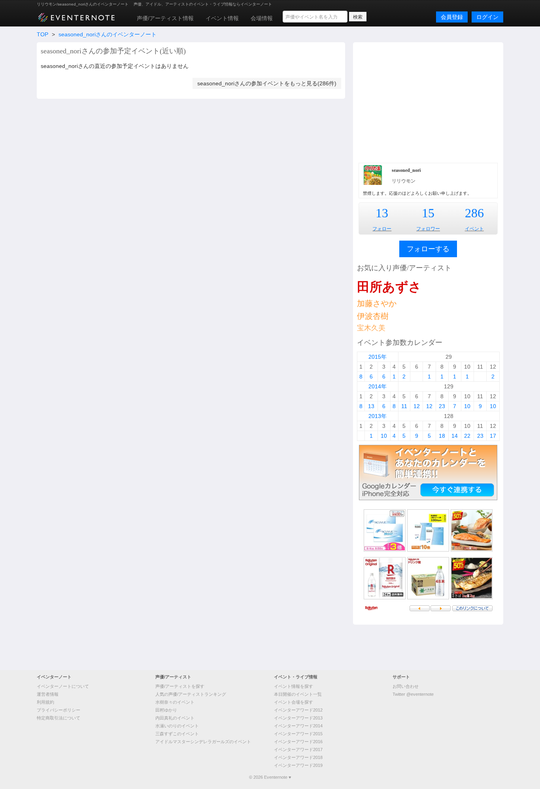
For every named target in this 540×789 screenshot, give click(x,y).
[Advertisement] (428, 101)
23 (442, 406)
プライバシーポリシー (58, 710)
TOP (42, 34)
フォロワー (428, 229)
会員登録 (452, 17)
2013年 (377, 416)
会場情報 (262, 18)
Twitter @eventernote (413, 694)
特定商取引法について (58, 718)
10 (467, 406)
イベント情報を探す (293, 686)
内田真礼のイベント (174, 718)
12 (416, 406)
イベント (474, 229)
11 (404, 406)
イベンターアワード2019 (298, 765)
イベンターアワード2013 (298, 718)
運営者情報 (48, 694)
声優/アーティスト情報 (165, 18)
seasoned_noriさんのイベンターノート (108, 34)
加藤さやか (377, 303)
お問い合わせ (406, 686)
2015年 (377, 357)
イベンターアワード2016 (298, 741)
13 (382, 213)
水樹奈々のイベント (174, 702)
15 (428, 213)
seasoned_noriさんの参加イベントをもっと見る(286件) (266, 83)
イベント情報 (222, 18)
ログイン (487, 17)
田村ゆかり (166, 710)
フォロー (381, 229)
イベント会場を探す (293, 702)
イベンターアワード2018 (298, 757)
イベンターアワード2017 (298, 749)
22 (467, 436)
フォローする (428, 249)
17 (493, 436)
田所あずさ (389, 287)
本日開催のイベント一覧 (298, 694)
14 (454, 436)
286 (474, 213)
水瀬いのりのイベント (177, 725)
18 (442, 436)
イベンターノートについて (63, 686)
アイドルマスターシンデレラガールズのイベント (203, 741)
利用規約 (45, 702)
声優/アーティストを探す (179, 686)
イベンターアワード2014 (298, 725)
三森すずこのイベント (177, 733)
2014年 (377, 386)
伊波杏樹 (373, 316)
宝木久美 (371, 328)
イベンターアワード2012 (298, 710)
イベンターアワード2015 (298, 733)
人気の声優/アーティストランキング (190, 694)
